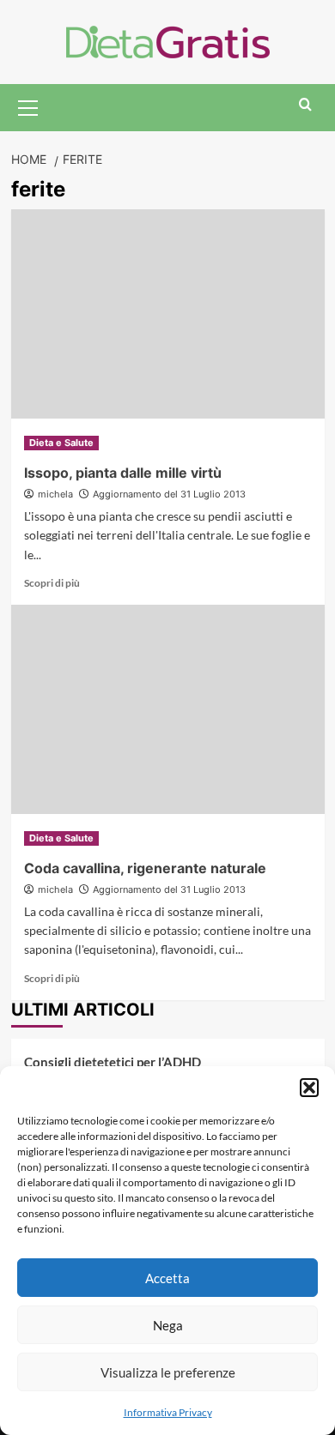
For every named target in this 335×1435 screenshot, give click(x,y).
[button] (309, 1087)
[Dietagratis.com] (168, 40)
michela (55, 494)
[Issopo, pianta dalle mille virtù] (168, 313)
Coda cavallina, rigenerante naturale (145, 868)
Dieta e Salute (61, 443)
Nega (168, 1325)
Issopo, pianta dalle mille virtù (123, 472)
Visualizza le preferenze (167, 1372)
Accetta (167, 1278)
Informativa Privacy (168, 1412)
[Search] (305, 105)
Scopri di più (52, 582)
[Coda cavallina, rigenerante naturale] (168, 709)
